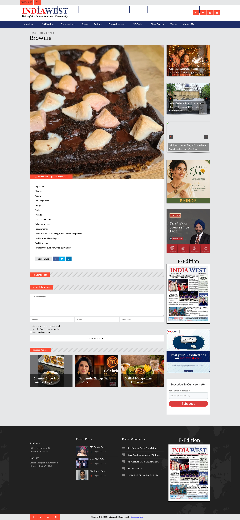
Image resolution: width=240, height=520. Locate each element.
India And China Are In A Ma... (143, 475)
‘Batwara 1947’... (136, 468)
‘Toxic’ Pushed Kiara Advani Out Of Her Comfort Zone (187, 147)
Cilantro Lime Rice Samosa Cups (47, 380)
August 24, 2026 (99, 451)
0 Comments (43, 177)
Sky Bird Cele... (97, 459)
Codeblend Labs (137, 517)
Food (40, 32)
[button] (188, 60)
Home (33, 32)
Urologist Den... (98, 471)
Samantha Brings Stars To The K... (95, 380)
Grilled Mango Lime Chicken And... (138, 380)
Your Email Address (179, 390)
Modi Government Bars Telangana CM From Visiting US (187, 108)
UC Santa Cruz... (98, 447)
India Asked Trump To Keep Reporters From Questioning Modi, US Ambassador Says (187, 69)
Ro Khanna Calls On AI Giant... (143, 448)
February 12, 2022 (60, 177)
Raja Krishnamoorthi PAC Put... (144, 454)
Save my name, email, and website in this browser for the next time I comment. (46, 329)
